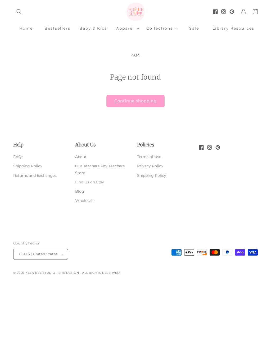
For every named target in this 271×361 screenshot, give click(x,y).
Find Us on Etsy (89, 182)
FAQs (18, 156)
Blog (79, 191)
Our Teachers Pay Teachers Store (100, 169)
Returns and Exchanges (35, 175)
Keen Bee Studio (40, 273)
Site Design (68, 273)
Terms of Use (149, 156)
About (81, 156)
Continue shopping (135, 100)
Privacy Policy (150, 166)
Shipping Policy (27, 166)
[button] (19, 11)
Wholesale (84, 200)
